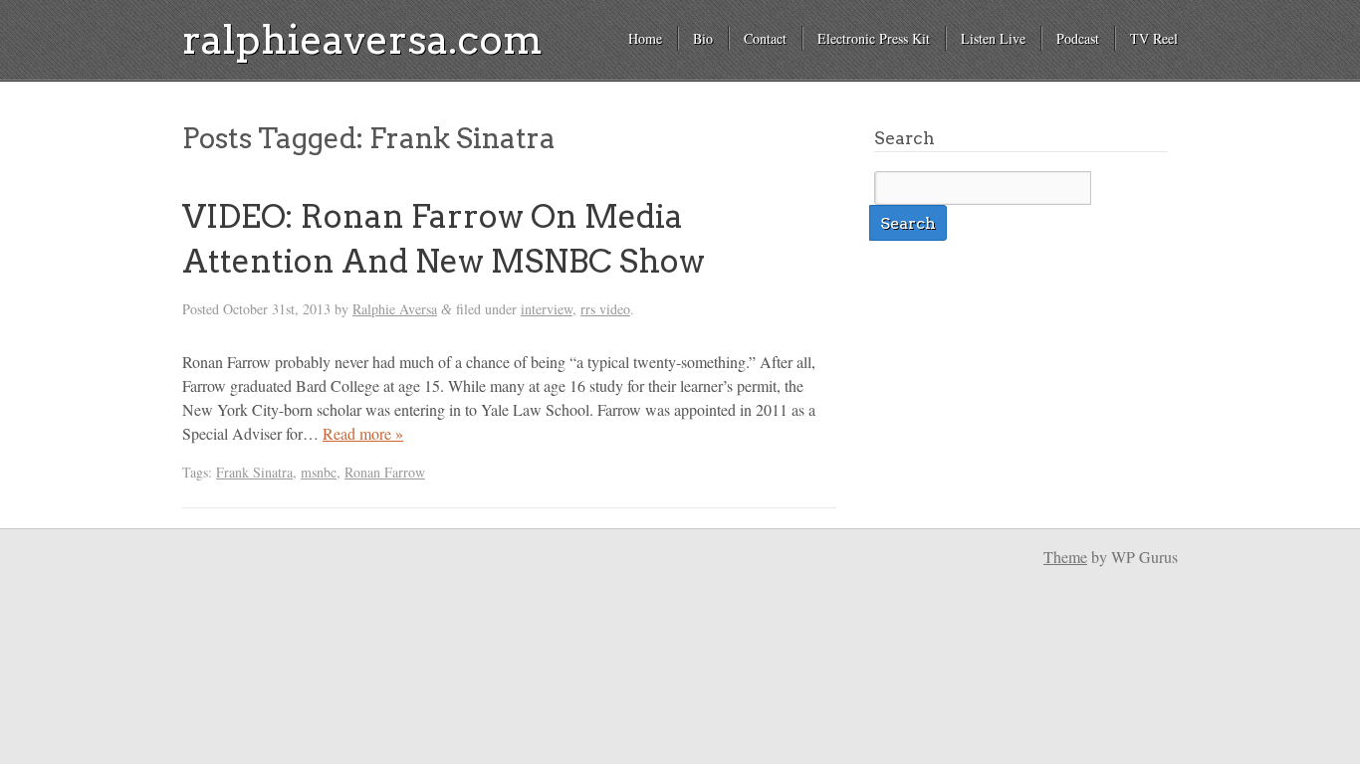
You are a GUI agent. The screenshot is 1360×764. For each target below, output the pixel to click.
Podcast (1077, 38)
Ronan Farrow (384, 472)
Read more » (363, 433)
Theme (1065, 556)
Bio (703, 38)
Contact (765, 38)
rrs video (605, 308)
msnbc (319, 472)
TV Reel (1154, 38)
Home (645, 38)
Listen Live (993, 38)
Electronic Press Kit (873, 38)
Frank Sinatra (254, 472)
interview (546, 308)
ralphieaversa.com (362, 40)
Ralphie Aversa (394, 308)
